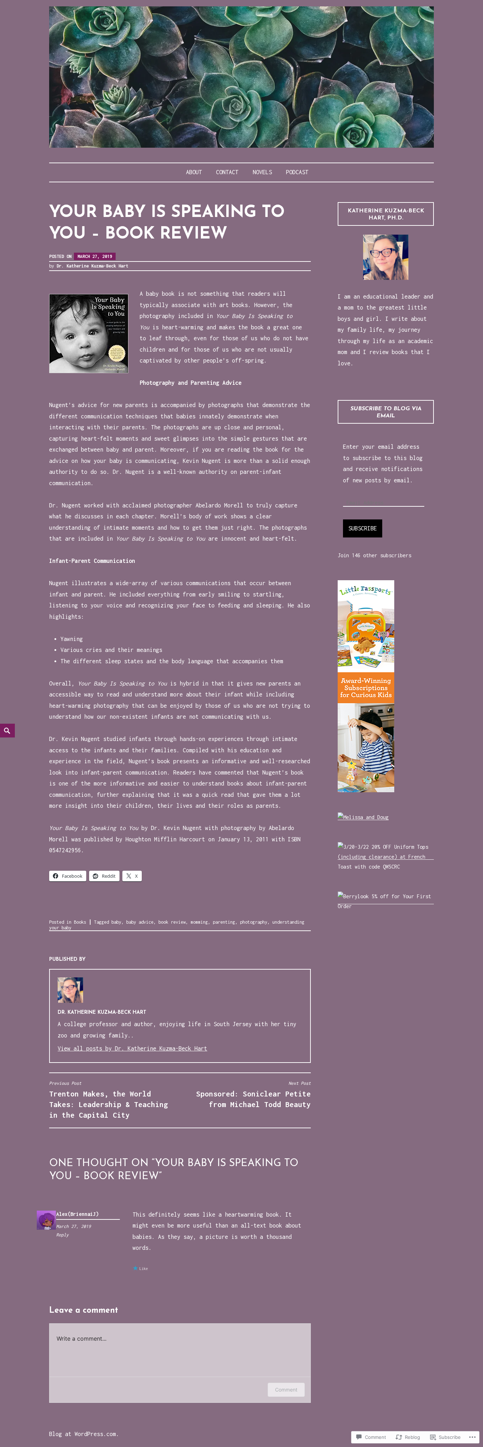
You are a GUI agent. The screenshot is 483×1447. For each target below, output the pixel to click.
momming (199, 922)
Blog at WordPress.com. (84, 1434)
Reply (62, 1234)
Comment (286, 1390)
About (194, 172)
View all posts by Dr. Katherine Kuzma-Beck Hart (132, 1048)
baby (116, 922)
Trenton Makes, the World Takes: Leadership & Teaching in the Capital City (108, 1100)
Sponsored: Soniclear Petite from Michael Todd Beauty (253, 1094)
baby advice (139, 922)
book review (172, 922)
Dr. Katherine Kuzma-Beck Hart (92, 266)
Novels (262, 172)
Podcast (297, 172)
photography (253, 922)
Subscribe (362, 528)
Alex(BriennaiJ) (77, 1214)
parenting (224, 922)
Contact (227, 172)
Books (80, 922)
